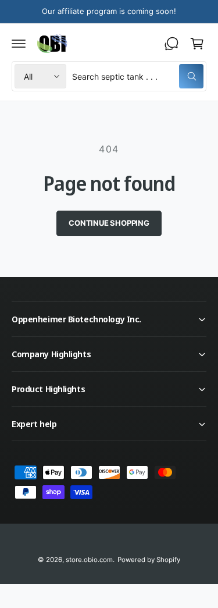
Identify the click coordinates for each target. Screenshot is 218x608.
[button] (18, 43)
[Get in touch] (171, 43)
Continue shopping (109, 222)
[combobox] (137, 76)
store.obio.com (89, 560)
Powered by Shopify (148, 560)
